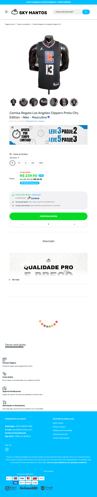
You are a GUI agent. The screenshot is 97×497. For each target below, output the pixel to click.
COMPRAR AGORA (48, 216)
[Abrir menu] (6, 12)
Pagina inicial (10, 24)
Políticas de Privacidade (62, 430)
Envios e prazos (59, 427)
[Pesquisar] (86, 12)
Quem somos (58, 423)
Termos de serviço (60, 434)
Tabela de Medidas (20, 154)
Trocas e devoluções (61, 438)
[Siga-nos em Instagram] (7, 449)
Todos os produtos (23, 24)
